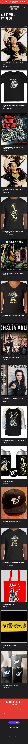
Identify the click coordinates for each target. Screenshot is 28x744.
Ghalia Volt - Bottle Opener (9, 645)
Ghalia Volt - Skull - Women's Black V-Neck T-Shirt (13, 316)
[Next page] (17, 694)
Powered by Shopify (20, 741)
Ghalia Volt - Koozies (8, 481)
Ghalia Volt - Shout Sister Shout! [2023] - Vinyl (13, 63)
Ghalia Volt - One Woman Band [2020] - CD (14, 357)
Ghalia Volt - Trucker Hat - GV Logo (12, 521)
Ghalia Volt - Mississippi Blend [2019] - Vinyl (13, 399)
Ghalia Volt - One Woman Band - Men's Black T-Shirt (14, 105)
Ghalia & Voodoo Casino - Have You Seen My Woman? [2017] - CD (14, 147)
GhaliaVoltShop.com (11, 741)
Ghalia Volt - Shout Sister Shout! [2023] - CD (13, 190)
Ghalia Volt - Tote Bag (8, 604)
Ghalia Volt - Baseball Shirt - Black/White (13, 440)
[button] (2, 7)
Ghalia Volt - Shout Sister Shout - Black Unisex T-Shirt (13, 232)
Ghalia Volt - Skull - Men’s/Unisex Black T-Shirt (13, 563)
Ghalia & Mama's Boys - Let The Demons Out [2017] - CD (14, 274)
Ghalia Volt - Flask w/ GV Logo (10, 685)
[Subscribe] (23, 714)
